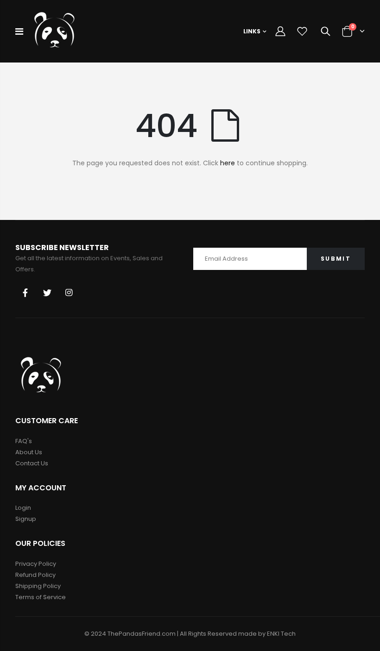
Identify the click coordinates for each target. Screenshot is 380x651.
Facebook (25, 292)
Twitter (47, 292)
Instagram (69, 292)
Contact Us (31, 463)
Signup (25, 518)
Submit (336, 259)
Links (251, 31)
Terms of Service (40, 597)
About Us (28, 452)
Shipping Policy (38, 586)
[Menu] (19, 31)
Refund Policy (35, 574)
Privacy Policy (35, 563)
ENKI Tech (281, 633)
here (227, 163)
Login (23, 507)
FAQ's (23, 441)
